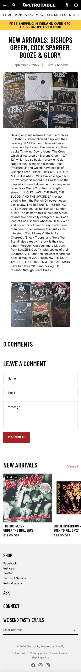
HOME (7, 15)
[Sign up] (74, 629)
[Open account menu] (66, 4)
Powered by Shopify (52, 646)
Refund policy (12, 583)
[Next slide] (73, 505)
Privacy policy (38, 653)
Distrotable (32, 646)
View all (72, 466)
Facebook (10, 563)
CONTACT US (56, 15)
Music (40, 15)
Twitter (8, 573)
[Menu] (5, 5)
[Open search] (13, 4)
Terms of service (59, 653)
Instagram (10, 568)
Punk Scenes (24, 15)
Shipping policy (40, 657)
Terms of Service (14, 578)
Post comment (16, 437)
